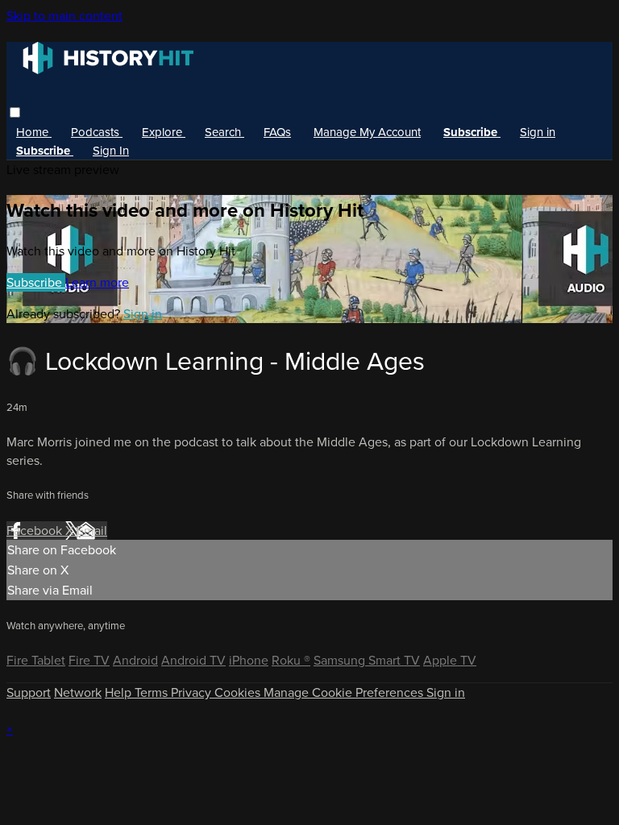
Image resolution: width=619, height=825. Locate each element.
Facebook (35, 530)
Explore (163, 132)
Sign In (111, 151)
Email (92, 530)
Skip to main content (64, 15)
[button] (15, 112)
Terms (153, 692)
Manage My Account (367, 132)
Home (34, 132)
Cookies (239, 692)
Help (120, 692)
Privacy (192, 692)
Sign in (537, 132)
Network (78, 692)
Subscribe (35, 282)
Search (224, 132)
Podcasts (97, 132)
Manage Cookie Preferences (345, 692)
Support (28, 692)
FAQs (277, 132)
